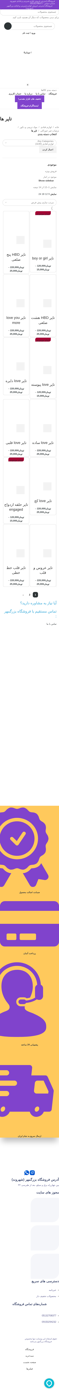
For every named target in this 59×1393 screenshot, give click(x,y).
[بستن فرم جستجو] (55, 4)
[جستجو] (4, 12)
